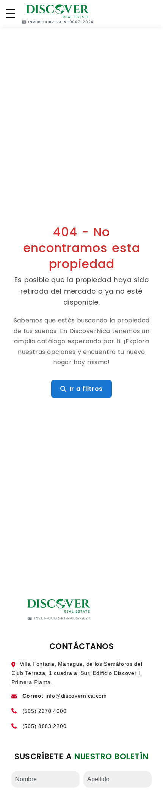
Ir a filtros (86, 388)
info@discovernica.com (76, 696)
